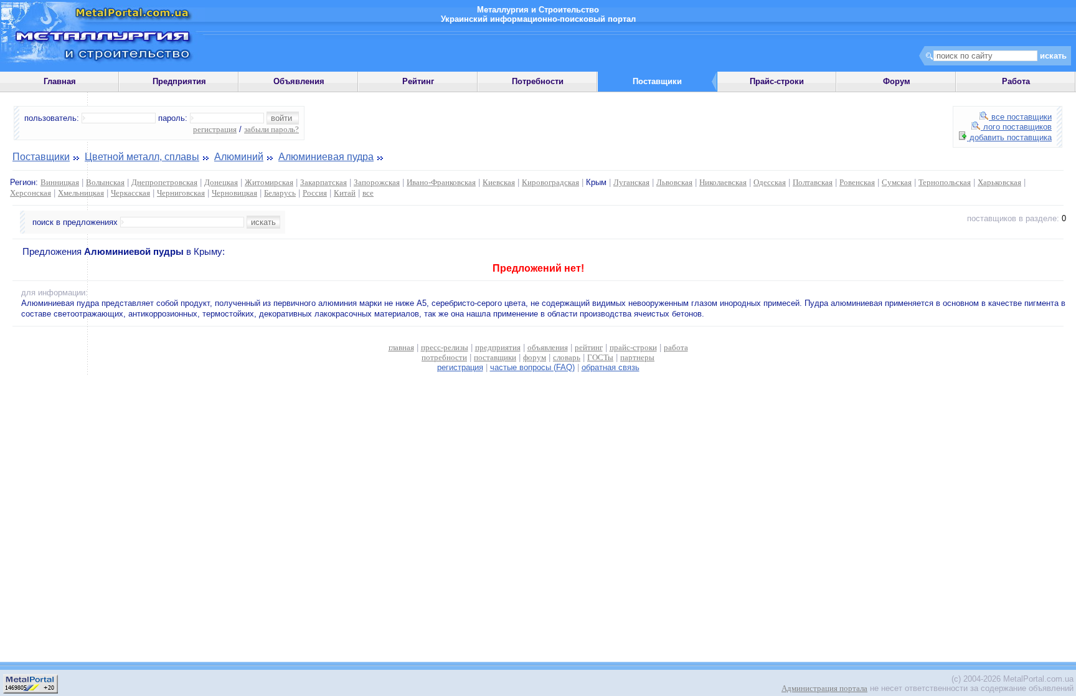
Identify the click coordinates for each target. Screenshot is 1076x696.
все (368, 193)
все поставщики (1020, 117)
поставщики (495, 357)
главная (401, 347)
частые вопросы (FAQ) (532, 367)
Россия (315, 193)
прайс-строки (633, 347)
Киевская (499, 182)
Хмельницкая (81, 193)
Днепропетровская (164, 182)
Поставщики (41, 156)
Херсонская (30, 193)
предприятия (498, 347)
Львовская (674, 182)
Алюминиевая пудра (326, 156)
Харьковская (999, 182)
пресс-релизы (444, 347)
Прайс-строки (777, 81)
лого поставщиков (1016, 126)
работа (676, 347)
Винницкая (59, 182)
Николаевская (723, 182)
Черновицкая (234, 193)
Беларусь (280, 193)
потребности (444, 357)
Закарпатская (323, 182)
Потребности (538, 81)
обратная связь (610, 367)
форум (534, 357)
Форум (896, 81)
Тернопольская (944, 182)
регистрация (215, 129)
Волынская (105, 182)
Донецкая (221, 182)
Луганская (631, 182)
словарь (566, 357)
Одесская (769, 182)
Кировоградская (550, 182)
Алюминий (238, 156)
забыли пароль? (271, 129)
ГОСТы (600, 357)
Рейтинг (418, 81)
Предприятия (179, 81)
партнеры (637, 357)
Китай (345, 193)
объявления (547, 347)
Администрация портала (824, 688)
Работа (1016, 81)
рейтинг (589, 347)
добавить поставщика (1009, 137)
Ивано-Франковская (441, 182)
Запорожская (377, 182)
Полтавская (813, 182)
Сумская (897, 182)
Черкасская (130, 193)
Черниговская (181, 193)
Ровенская (857, 182)
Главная (60, 81)
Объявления (298, 81)
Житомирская (269, 182)
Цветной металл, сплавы (142, 156)
